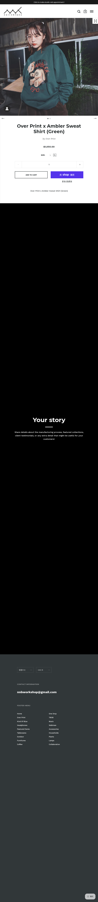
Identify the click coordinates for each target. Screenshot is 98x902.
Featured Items (23, 729)
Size (43, 155)
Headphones (22, 725)
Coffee (19, 744)
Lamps (51, 741)
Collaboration (54, 744)
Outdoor (20, 737)
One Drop (53, 714)
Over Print (51, 138)
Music (51, 721)
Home (19, 714)
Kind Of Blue (22, 721)
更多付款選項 (67, 181)
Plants (51, 737)
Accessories (54, 729)
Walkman (52, 725)
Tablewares (21, 733)
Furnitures (21, 741)
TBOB (51, 717)
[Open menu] (91, 11)
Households (54, 733)
